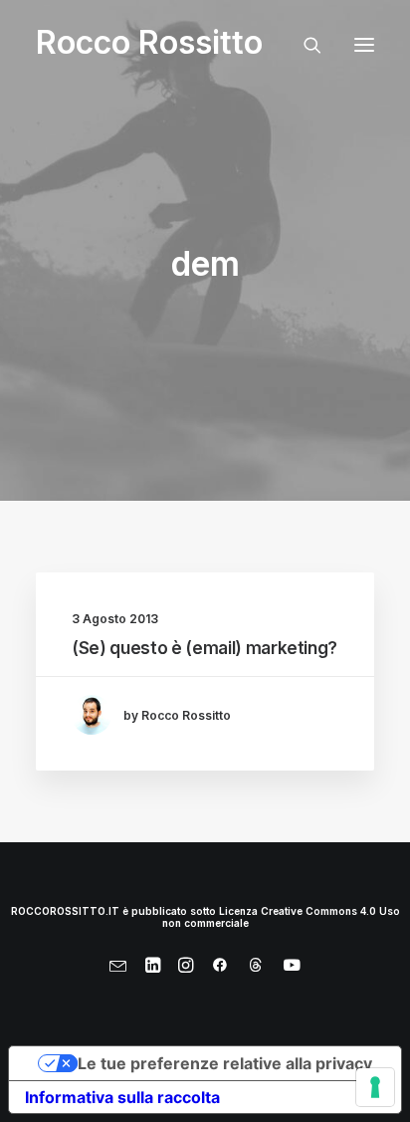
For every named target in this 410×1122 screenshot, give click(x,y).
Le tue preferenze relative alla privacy (225, 1063)
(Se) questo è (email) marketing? (204, 648)
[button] (364, 44)
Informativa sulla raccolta (122, 1097)
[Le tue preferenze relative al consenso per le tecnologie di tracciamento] (375, 1087)
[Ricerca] (303, 45)
